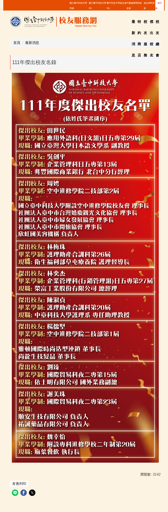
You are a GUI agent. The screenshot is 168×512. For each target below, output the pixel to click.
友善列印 (19, 483)
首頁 (16, 43)
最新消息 (32, 43)
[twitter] (33, 493)
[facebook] (24, 493)
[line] (15, 493)
